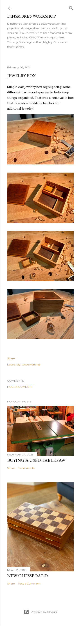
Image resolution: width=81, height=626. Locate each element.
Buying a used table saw (36, 460)
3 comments (26, 468)
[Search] (71, 7)
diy (18, 364)
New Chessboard (27, 576)
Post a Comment (20, 386)
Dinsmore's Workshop (31, 16)
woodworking (31, 364)
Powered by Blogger (44, 612)
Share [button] (11, 358)
